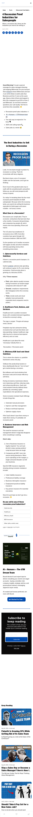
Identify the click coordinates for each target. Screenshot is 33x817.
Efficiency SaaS (8, 515)
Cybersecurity (8, 508)
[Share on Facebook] (6, 32)
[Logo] (3, 3)
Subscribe (9, 527)
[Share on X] (9, 32)
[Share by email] (3, 32)
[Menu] (31, 3)
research (9, 91)
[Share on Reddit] (19, 32)
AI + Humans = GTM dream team (17, 114)
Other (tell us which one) (11, 523)
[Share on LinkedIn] (15, 32)
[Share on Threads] (12, 32)
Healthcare (7, 512)
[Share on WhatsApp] (22, 32)
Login (4, 527)
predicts (10, 266)
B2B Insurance (8, 519)
